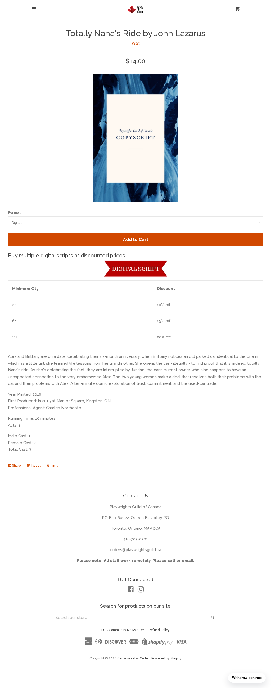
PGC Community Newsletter (122, 630)
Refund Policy (159, 630)
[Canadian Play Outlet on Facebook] (130, 590)
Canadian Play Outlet (133, 658)
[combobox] (129, 618)
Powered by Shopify (166, 658)
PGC (135, 44)
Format (14, 213)
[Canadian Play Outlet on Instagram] (141, 590)
